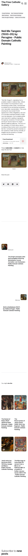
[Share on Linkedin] (12, 184)
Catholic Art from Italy (20, 17)
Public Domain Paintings (15, 15)
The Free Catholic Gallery (11, 3)
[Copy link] (17, 184)
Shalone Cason (8, 63)
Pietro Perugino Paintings (8, 17)
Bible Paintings (5, 15)
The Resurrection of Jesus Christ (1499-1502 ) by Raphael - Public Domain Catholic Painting (19, 424)
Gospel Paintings (6, 13)
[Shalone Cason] (2, 63)
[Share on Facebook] (8, 184)
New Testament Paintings (17, 13)
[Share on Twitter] (3, 184)
